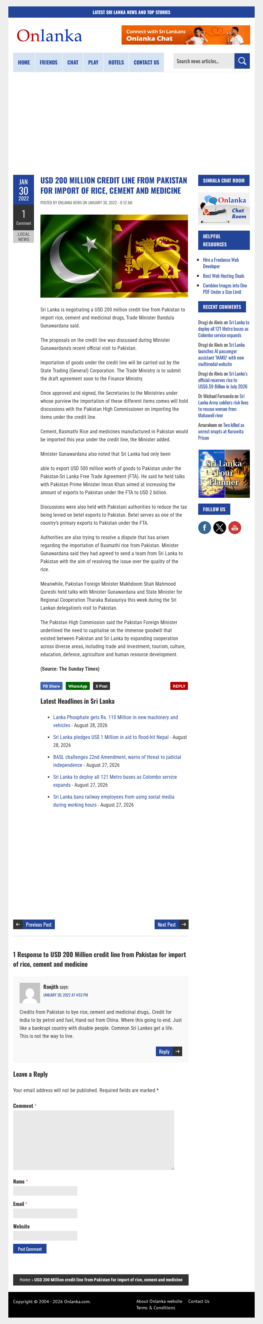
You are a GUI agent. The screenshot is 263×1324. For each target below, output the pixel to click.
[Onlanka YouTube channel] (234, 524)
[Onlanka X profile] (219, 524)
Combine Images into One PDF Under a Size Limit (225, 288)
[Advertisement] (131, 123)
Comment (23, 223)
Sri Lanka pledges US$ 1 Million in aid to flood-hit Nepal (111, 737)
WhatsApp (77, 686)
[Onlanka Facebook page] (204, 524)
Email (20, 1204)
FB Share (51, 686)
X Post (101, 686)
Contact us (146, 62)
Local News (24, 237)
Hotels (116, 62)
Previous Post (39, 924)
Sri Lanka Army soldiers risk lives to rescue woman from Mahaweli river (223, 405)
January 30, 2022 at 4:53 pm (65, 994)
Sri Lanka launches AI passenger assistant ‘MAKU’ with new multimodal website (221, 354)
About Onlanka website (159, 1301)
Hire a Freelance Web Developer (221, 262)
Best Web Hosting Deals (223, 275)
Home (24, 62)
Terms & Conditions (155, 1308)
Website (21, 1226)
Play (93, 62)
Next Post (167, 924)
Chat (72, 62)
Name (20, 1181)
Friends (48, 62)
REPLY (179, 686)
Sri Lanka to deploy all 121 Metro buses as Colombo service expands (223, 328)
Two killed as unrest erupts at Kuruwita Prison (221, 431)
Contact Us (198, 1301)
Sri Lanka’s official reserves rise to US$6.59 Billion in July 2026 (223, 380)
